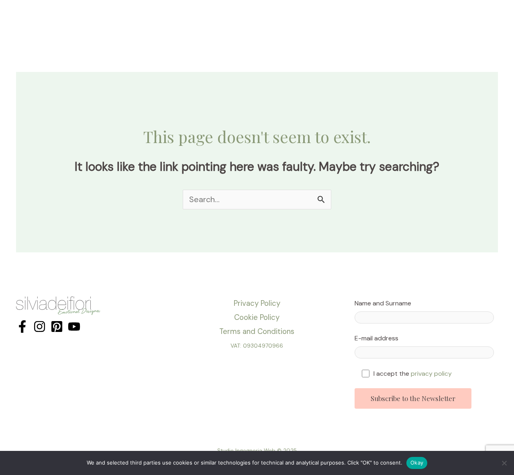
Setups (281, 17)
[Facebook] (22, 326)
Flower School (229, 17)
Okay (416, 462)
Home (138, 17)
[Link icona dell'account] (496, 17)
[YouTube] (74, 326)
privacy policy (431, 373)
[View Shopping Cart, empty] (477, 17)
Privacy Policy (257, 303)
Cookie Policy (256, 317)
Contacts (416, 17)
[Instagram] (39, 326)
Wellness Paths (334, 17)
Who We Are (177, 17)
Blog (383, 17)
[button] (254, 18)
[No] (504, 463)
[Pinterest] (57, 326)
